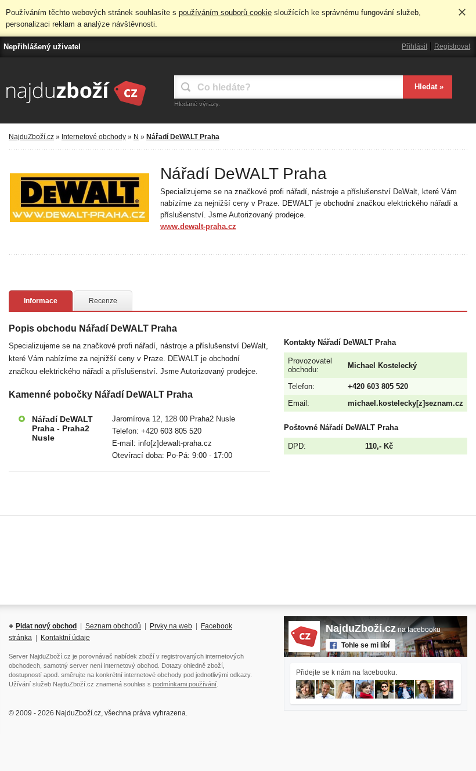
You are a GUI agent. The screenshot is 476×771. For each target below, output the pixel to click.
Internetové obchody (94, 137)
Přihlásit (414, 46)
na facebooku (383, 629)
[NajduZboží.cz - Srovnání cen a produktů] (75, 107)
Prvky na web (171, 626)
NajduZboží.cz (31, 137)
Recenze (103, 301)
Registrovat (452, 46)
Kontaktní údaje (65, 638)
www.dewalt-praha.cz (198, 226)
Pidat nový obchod (46, 626)
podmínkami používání (185, 684)
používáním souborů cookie (225, 12)
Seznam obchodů (113, 626)
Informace (40, 301)
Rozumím (462, 12)
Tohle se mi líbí (365, 645)
